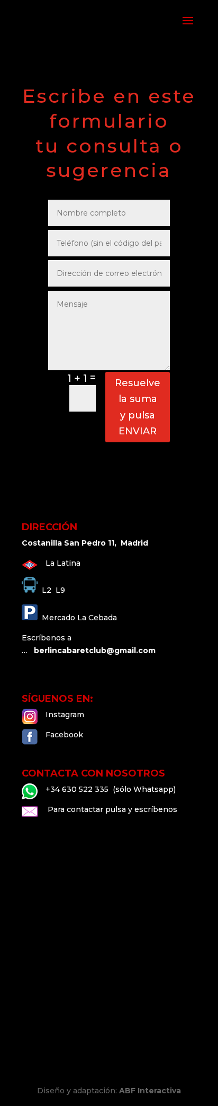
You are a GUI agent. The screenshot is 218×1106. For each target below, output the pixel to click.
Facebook (64, 734)
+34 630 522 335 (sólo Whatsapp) (111, 789)
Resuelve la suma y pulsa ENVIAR (137, 407)
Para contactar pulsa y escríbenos (111, 809)
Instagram (65, 714)
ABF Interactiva (150, 1090)
